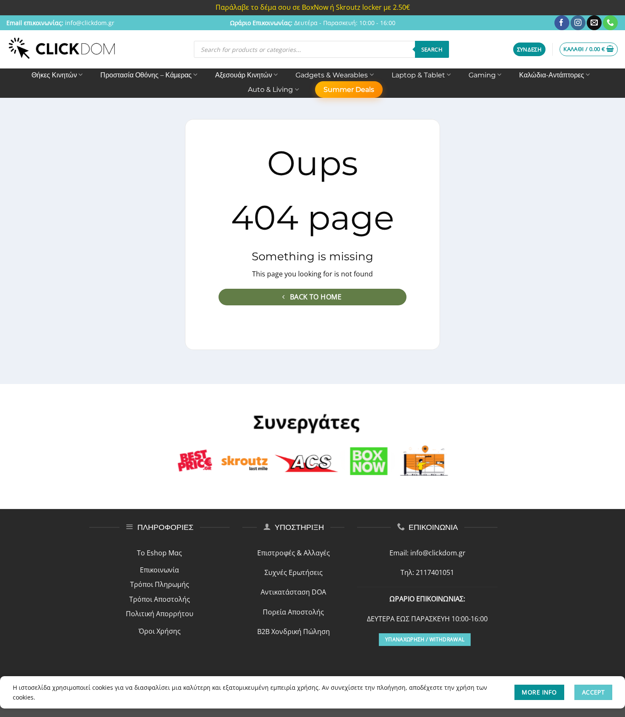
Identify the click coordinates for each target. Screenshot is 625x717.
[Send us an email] (594, 23)
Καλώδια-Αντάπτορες (551, 75)
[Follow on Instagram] (578, 23)
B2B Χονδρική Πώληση (293, 631)
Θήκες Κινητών (54, 75)
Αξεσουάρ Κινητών (243, 75)
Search (432, 49)
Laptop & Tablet (418, 75)
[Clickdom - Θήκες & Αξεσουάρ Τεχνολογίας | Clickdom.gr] (62, 49)
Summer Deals (349, 89)
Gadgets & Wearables (331, 75)
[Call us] (610, 23)
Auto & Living (270, 89)
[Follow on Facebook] (561, 23)
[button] (529, 50)
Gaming (482, 75)
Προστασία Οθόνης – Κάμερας (146, 75)
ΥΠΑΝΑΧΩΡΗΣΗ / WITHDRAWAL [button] (424, 639)
